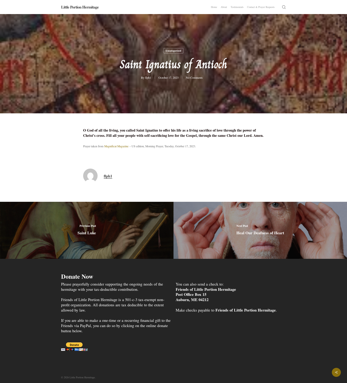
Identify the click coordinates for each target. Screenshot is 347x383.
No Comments (194, 77)
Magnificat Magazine (116, 146)
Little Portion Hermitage (80, 7)
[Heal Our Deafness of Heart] (260, 230)
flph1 (148, 77)
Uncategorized (173, 51)
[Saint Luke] (87, 230)
